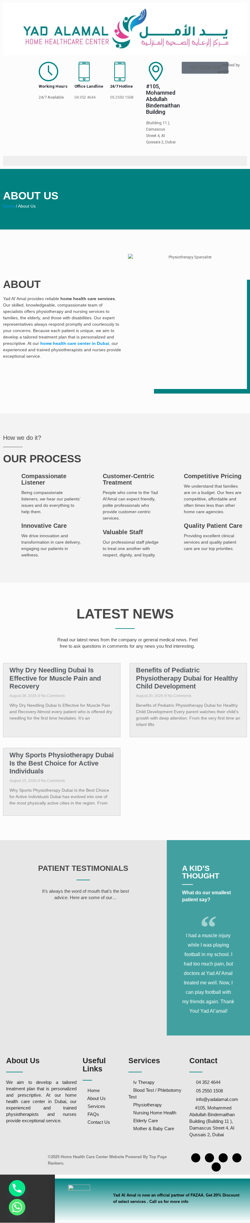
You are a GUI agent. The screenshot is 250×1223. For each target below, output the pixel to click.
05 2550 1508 (121, 97)
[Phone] (17, 1188)
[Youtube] (236, 1157)
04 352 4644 (84, 97)
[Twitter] (216, 1167)
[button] (125, 161)
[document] (125, 1199)
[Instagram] (209, 1157)
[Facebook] (195, 1157)
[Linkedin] (223, 1157)
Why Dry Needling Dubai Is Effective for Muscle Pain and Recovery (55, 678)
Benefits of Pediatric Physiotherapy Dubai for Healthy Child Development (187, 678)
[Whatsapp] (17, 1207)
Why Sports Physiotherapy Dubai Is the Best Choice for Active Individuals (61, 763)
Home (9, 206)
